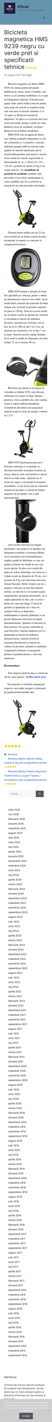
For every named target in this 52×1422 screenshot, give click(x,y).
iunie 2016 (14, 1318)
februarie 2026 (16, 819)
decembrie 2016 (17, 1290)
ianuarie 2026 (16, 823)
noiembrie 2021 (17, 1015)
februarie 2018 (16, 1224)
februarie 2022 (16, 1001)
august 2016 (15, 1308)
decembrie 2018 (17, 1178)
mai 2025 (13, 847)
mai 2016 (13, 1322)
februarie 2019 (16, 1168)
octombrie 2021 (17, 1019)
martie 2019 (15, 1164)
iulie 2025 (13, 837)
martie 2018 (15, 1220)
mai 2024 (13, 875)
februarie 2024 (16, 889)
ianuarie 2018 (15, 1229)
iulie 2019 (13, 1145)
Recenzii (12, 754)
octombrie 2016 (17, 1299)
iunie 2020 (14, 1094)
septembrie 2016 (17, 1304)
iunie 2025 (14, 842)
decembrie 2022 (17, 954)
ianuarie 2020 (16, 1117)
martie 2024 (15, 884)
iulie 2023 (13, 921)
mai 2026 (13, 814)
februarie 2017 (16, 1280)
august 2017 (15, 1252)
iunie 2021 (14, 1038)
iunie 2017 (14, 1262)
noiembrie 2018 (17, 1182)
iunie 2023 (14, 926)
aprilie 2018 (14, 1215)
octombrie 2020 (17, 1075)
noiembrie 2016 (17, 1294)
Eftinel (23, 7)
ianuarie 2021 (15, 1061)
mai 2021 (13, 1043)
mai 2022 (13, 987)
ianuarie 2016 (15, 1341)
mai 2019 (13, 1154)
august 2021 (15, 1029)
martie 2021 (15, 1052)
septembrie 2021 (17, 1024)
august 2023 (15, 917)
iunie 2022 (14, 982)
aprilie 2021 (14, 1047)
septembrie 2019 (17, 1136)
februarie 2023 (16, 945)
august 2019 (15, 1140)
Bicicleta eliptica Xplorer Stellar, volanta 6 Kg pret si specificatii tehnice (25, 760)
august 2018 (15, 1196)
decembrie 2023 (17, 898)
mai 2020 (13, 1098)
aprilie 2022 (14, 991)
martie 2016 (15, 1332)
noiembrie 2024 (17, 865)
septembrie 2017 (17, 1248)
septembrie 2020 (17, 1080)
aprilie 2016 (14, 1327)
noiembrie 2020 (17, 1070)
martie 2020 (15, 1108)
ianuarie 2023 (16, 949)
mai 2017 (13, 1266)
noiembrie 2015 (17, 1350)
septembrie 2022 (17, 968)
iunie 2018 (14, 1206)
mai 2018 (13, 1210)
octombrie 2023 (17, 907)
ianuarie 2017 (15, 1285)
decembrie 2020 (17, 1066)
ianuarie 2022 (16, 1005)
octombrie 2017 (17, 1243)
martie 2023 (15, 940)
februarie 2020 (16, 1112)
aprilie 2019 (14, 1159)
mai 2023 (13, 931)
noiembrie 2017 (17, 1238)
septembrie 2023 (17, 912)
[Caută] (40, 794)
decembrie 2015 (17, 1346)
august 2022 (15, 973)
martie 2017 (15, 1276)
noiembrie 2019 (17, 1126)
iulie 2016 (13, 1313)
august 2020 (15, 1084)
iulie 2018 (13, 1201)
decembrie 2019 (17, 1122)
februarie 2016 (16, 1336)
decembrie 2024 (17, 861)
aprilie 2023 (14, 935)
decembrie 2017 (17, 1234)
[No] (48, 1410)
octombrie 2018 (17, 1187)
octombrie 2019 (17, 1131)
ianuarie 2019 (15, 1173)
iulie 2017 (13, 1257)
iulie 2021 (13, 1033)
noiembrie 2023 (17, 903)
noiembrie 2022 (17, 959)
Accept (26, 1416)
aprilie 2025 (14, 851)
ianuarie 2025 (16, 856)
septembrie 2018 (17, 1192)
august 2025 (15, 833)
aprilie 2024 (14, 879)
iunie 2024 (14, 870)
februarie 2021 (16, 1056)
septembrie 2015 (17, 1355)
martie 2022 (15, 996)
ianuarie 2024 (16, 893)
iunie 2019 (14, 1150)
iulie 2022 (13, 977)
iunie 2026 (14, 809)
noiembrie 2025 (17, 828)
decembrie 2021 (17, 1010)
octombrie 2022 (17, 963)
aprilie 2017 (14, 1271)
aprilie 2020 (14, 1103)
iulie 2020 (13, 1089)
